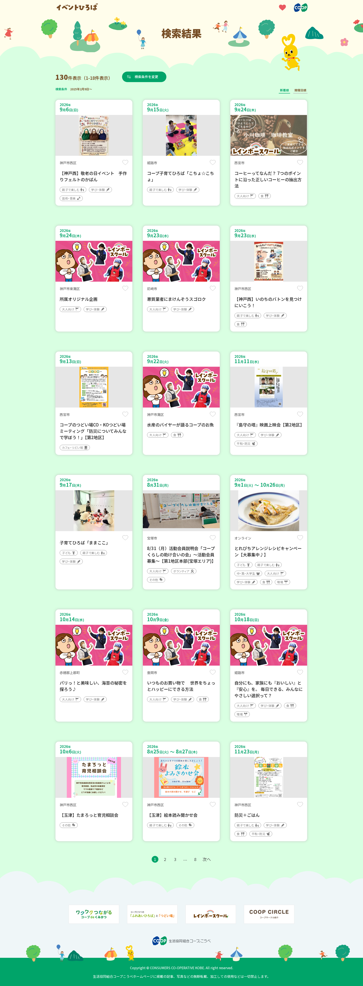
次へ (207, 859)
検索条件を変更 (146, 76)
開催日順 (300, 90)
